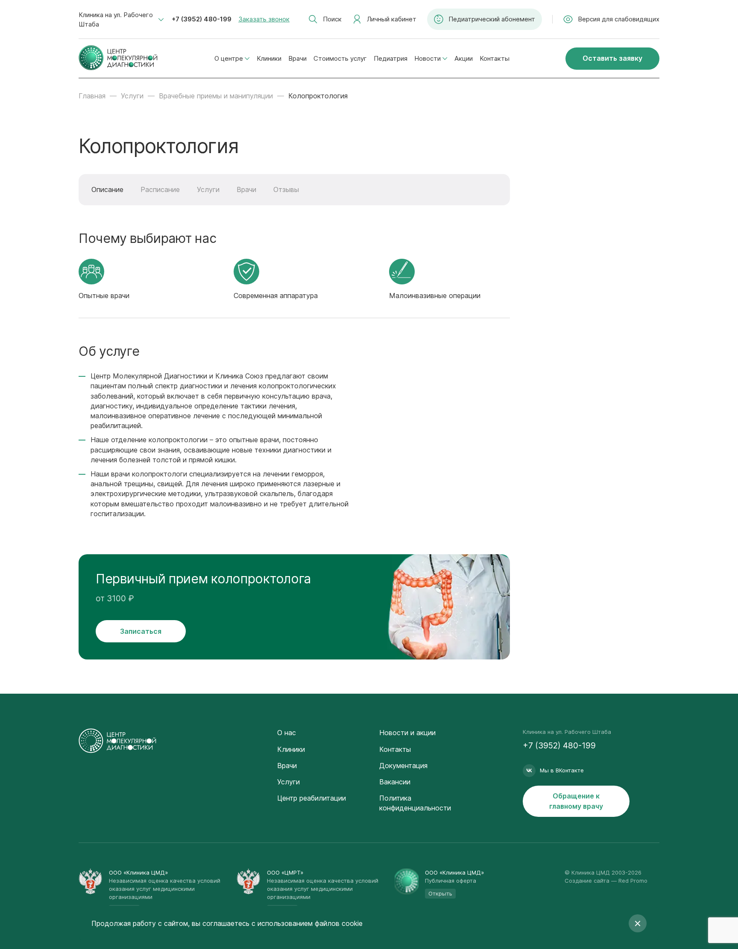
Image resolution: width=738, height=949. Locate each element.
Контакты (495, 58)
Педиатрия (390, 58)
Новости (427, 58)
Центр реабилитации (311, 798)
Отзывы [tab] (286, 189)
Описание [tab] (107, 189)
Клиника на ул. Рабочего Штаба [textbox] (116, 19)
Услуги (132, 96)
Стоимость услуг (340, 58)
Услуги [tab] (208, 189)
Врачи (297, 58)
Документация (403, 765)
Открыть (440, 893)
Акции (463, 58)
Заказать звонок (264, 19)
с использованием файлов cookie (307, 923)
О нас (286, 732)
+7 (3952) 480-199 (201, 19)
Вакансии (394, 782)
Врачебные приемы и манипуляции (216, 96)
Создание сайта (587, 880)
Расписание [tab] (160, 189)
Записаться (140, 631)
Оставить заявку (612, 58)
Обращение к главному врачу (576, 801)
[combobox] (121, 19)
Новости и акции (407, 732)
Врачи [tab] (246, 189)
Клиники (269, 58)
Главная (92, 96)
